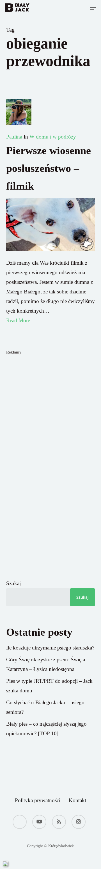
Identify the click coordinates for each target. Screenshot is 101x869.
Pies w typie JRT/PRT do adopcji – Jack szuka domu (49, 686)
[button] (93, 7)
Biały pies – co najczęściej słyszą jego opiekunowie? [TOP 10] (46, 728)
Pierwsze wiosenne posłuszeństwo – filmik (48, 168)
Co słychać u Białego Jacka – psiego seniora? (45, 707)
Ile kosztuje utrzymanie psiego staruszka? (50, 648)
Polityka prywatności (37, 800)
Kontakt (77, 800)
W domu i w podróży (52, 137)
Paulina (14, 137)
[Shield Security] (5, 863)
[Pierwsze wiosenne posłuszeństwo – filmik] (50, 253)
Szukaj (13, 583)
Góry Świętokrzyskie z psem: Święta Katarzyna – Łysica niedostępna (45, 664)
